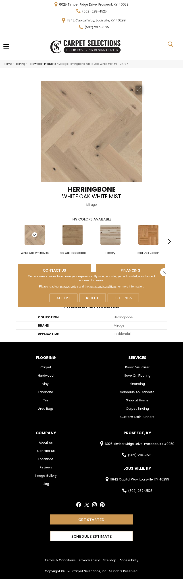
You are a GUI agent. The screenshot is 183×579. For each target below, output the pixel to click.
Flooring (20, 64)
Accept (63, 298)
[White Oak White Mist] (35, 235)
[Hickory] (110, 235)
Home (8, 64)
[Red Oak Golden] (148, 235)
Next (169, 234)
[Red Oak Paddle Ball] (73, 235)
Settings (123, 298)
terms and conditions (102, 286)
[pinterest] (102, 505)
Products (50, 64)
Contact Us (54, 270)
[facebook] (78, 505)
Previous (13, 234)
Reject (92, 298)
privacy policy (69, 286)
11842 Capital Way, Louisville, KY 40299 (96, 20)
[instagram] (94, 505)
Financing (130, 270)
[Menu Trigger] (6, 46)
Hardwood (35, 64)
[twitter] (86, 505)
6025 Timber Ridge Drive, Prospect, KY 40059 (94, 4)
